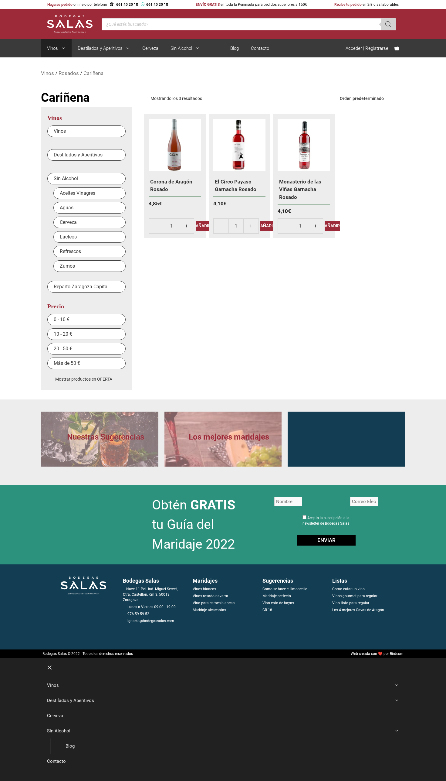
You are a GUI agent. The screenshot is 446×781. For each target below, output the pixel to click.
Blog (234, 48)
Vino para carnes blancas (214, 603)
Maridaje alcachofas (209, 610)
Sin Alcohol (181, 48)
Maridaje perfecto (276, 596)
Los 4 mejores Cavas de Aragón (358, 610)
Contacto (260, 48)
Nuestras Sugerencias (105, 436)
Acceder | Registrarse (367, 48)
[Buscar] (388, 24)
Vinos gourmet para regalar (354, 596)
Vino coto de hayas (278, 603)
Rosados (69, 73)
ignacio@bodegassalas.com (150, 621)
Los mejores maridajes (229, 436)
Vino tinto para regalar (350, 603)
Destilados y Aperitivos (100, 48)
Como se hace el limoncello (284, 589)
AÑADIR (203, 225)
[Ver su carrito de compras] (396, 48)
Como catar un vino (348, 589)
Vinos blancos (204, 589)
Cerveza (150, 48)
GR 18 (267, 610)
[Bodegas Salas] (67, 24)
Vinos (52, 48)
